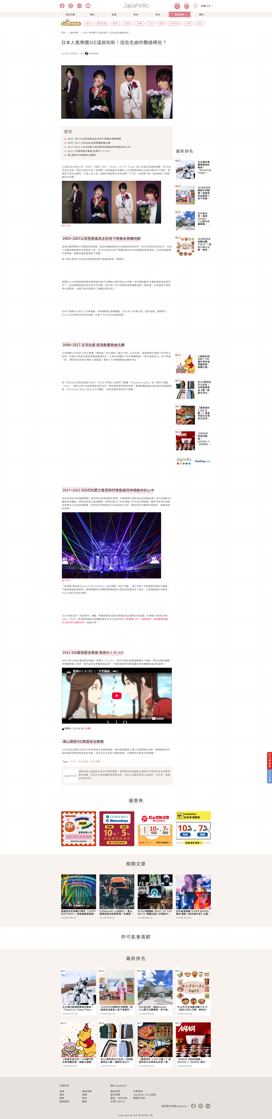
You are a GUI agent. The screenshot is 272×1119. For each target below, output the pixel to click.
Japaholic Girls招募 (144, 1094)
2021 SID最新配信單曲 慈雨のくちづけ (88, 151)
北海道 (127, 23)
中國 (188, 23)
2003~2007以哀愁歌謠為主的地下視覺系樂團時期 (94, 138)
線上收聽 (86, 728)
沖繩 (139, 23)
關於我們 (115, 1091)
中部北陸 (175, 23)
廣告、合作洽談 (118, 1098)
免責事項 (138, 1091)
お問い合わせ (117, 1101)
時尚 (157, 14)
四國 (161, 23)
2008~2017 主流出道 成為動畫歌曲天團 (88, 142)
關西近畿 (101, 23)
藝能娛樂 (179, 14)
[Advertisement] (195, 102)
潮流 (92, 14)
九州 (150, 23)
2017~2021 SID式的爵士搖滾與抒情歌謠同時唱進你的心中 (99, 147)
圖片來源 (66, 225)
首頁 (63, 32)
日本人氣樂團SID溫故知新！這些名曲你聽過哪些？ (107, 32)
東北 (199, 23)
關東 (115, 23)
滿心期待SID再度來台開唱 (81, 155)
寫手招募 (115, 1094)
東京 (88, 23)
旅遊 (114, 14)
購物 (201, 14)
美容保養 (70, 14)
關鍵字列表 (139, 1098)
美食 (136, 14)
